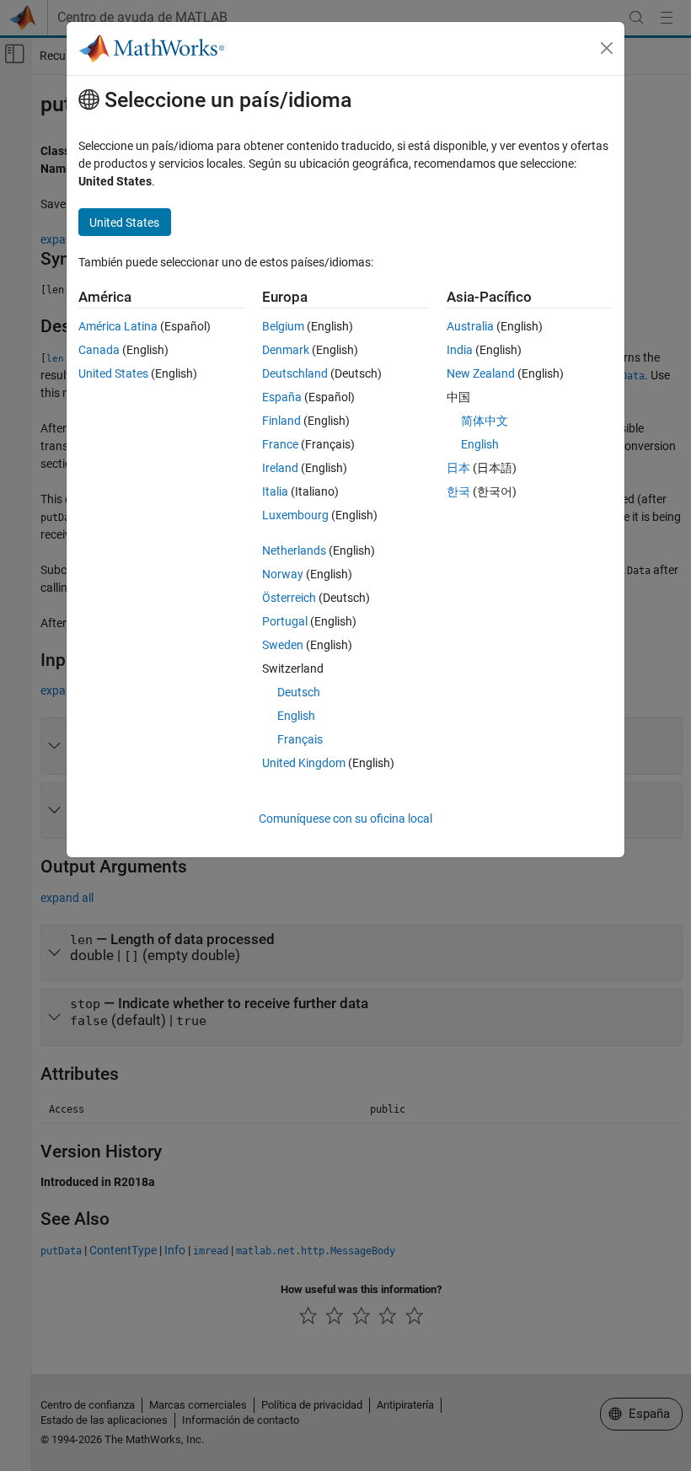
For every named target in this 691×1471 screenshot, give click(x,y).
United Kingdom (304, 763)
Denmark (285, 350)
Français (300, 739)
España (282, 397)
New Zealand (481, 373)
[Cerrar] (607, 48)
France (280, 444)
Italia (275, 491)
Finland (281, 420)
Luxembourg (295, 515)
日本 (458, 468)
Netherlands (294, 550)
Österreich (289, 597)
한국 (458, 491)
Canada (99, 350)
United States (113, 373)
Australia (470, 326)
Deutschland (295, 373)
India (460, 350)
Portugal (285, 621)
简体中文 (484, 420)
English (296, 715)
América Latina (118, 326)
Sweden (282, 645)
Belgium (283, 326)
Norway (282, 574)
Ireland (280, 468)
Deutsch (298, 692)
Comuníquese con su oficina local (345, 818)
